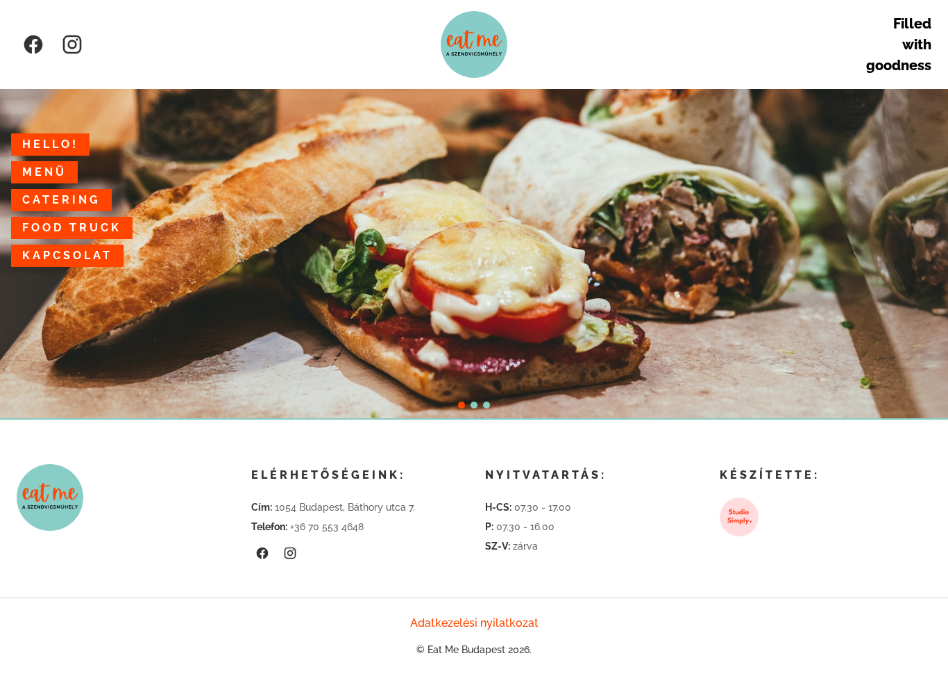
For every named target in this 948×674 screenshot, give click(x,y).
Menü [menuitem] (44, 172)
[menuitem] (33, 44)
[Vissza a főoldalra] (474, 44)
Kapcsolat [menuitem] (67, 255)
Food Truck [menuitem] (71, 227)
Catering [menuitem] (61, 199)
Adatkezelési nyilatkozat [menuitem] (474, 623)
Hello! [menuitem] (50, 144)
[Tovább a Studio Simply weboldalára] (739, 517)
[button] (461, 405)
